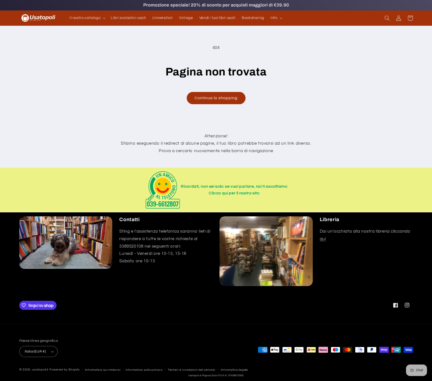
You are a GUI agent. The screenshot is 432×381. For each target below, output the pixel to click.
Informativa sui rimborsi (102, 370)
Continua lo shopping (216, 98)
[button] (87, 17)
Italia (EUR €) (35, 351)
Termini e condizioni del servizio (192, 370)
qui (323, 239)
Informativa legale (234, 370)
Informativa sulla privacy (144, 370)
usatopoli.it (40, 369)
